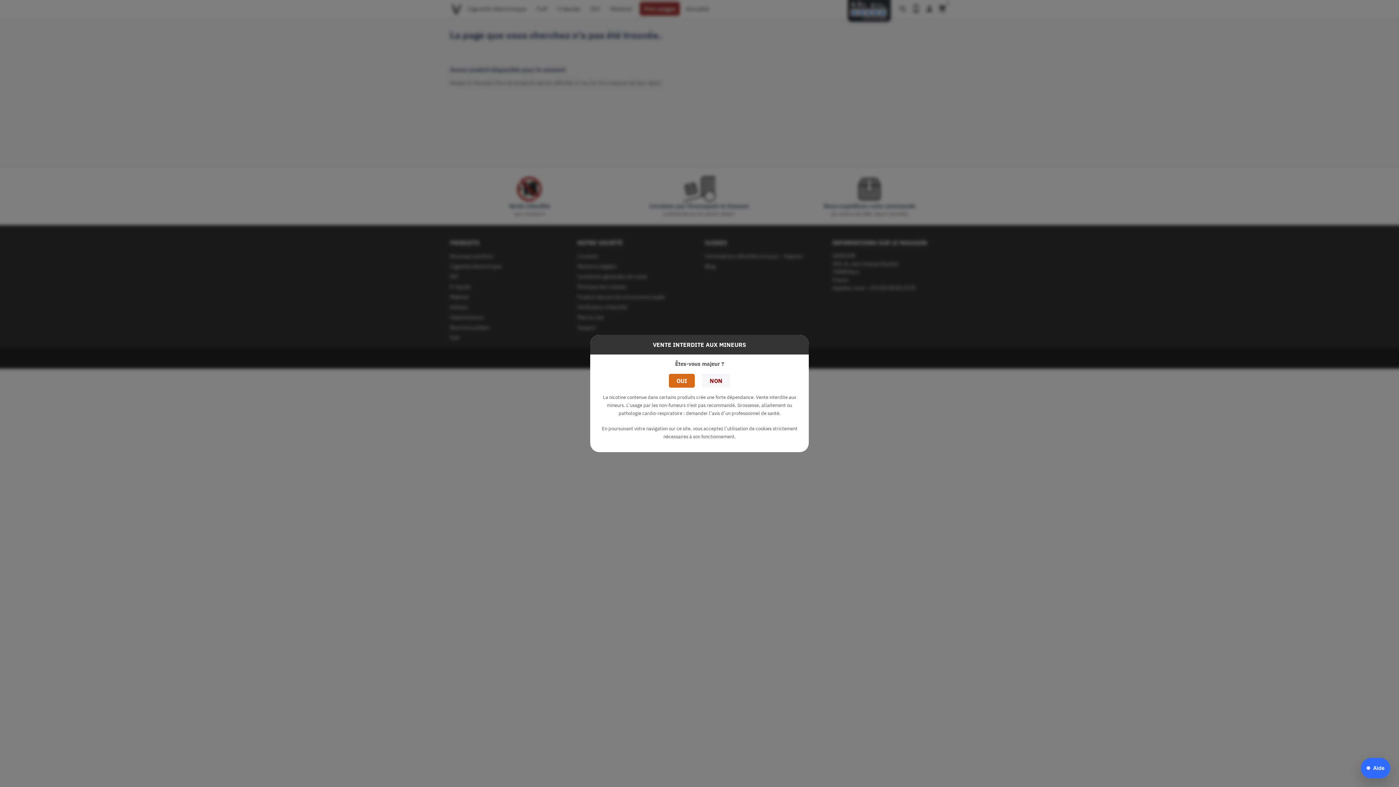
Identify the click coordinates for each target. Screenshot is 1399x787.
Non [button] (716, 380)
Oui (682, 380)
